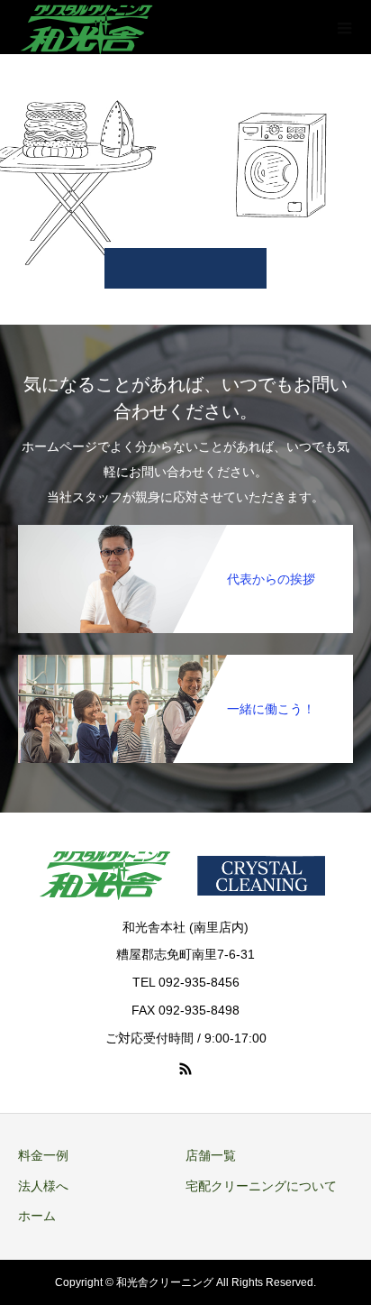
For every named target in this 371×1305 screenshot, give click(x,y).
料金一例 (43, 1155)
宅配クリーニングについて (261, 1186)
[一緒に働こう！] (185, 658)
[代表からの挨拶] (185, 528)
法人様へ (43, 1186)
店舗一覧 (211, 1155)
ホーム (37, 1216)
